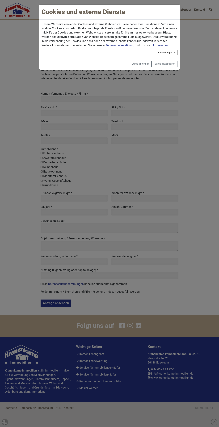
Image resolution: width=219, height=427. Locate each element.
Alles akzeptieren (165, 63)
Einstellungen (165, 52)
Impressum (160, 45)
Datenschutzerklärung (120, 45)
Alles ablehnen (140, 63)
